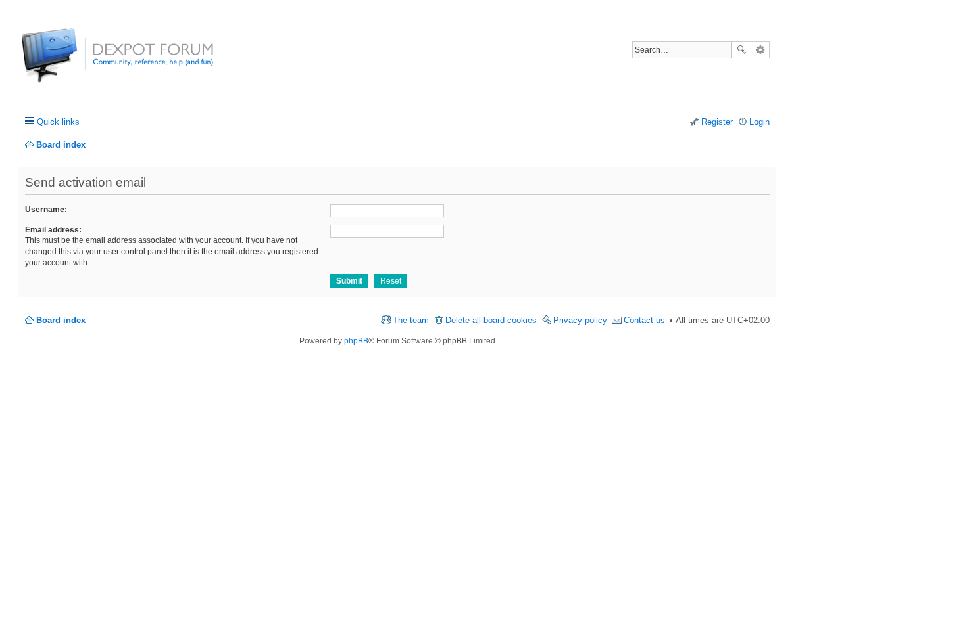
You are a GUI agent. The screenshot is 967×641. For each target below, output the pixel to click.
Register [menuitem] (717, 122)
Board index (61, 320)
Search (741, 50)
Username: (46, 209)
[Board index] (71, 62)
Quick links (58, 122)
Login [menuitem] (759, 122)
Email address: (53, 229)
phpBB (356, 340)
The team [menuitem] (411, 320)
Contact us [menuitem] (644, 320)
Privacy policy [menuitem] (580, 320)
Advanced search (760, 50)
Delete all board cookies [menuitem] (491, 320)
